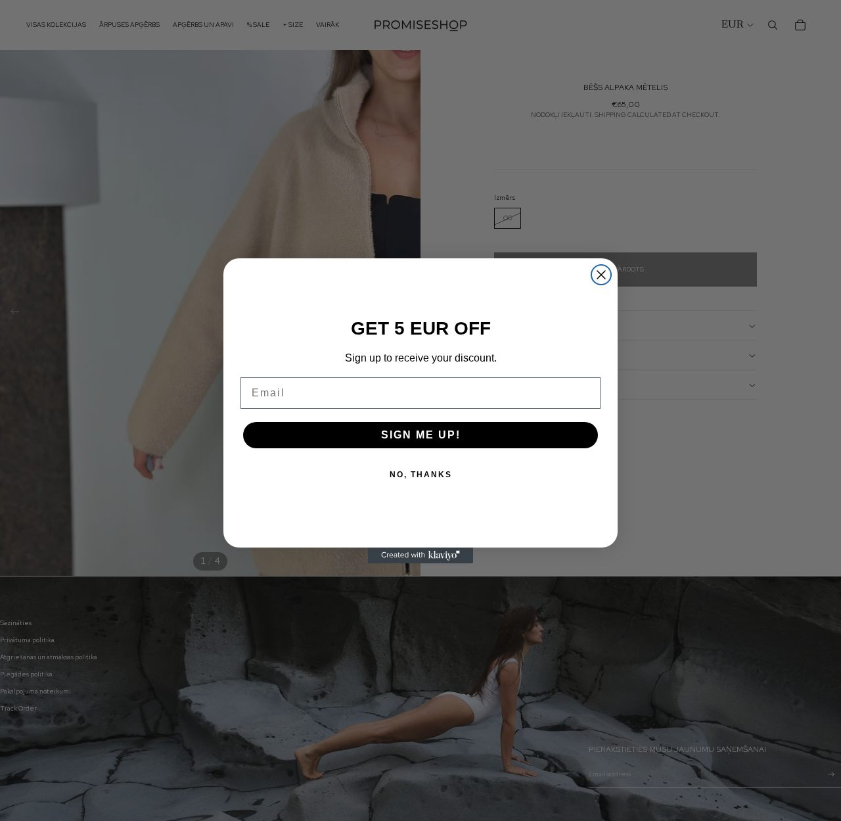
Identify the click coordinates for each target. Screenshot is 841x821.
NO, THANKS (421, 474)
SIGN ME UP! (421, 434)
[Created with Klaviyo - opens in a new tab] (420, 555)
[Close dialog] (601, 275)
